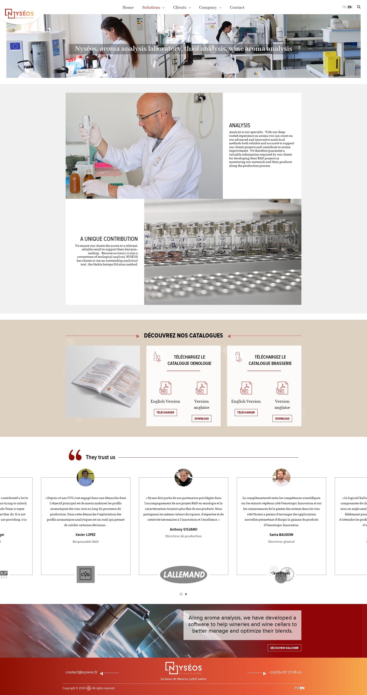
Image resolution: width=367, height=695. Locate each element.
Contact (237, 7)
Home (128, 7)
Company (208, 7)
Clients (180, 7)
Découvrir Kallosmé (284, 648)
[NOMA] (89, 686)
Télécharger (165, 412)
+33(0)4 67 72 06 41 (285, 672)
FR (344, 7)
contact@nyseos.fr (81, 672)
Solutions (151, 7)
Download (202, 418)
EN (349, 7)
